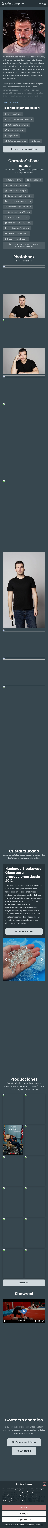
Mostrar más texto (11, 102)
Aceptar (24, 1507)
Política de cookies (11, 1525)
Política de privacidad (26, 1525)
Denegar (24, 1513)
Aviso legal (39, 1525)
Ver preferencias (24, 1519)
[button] (45, 1484)
